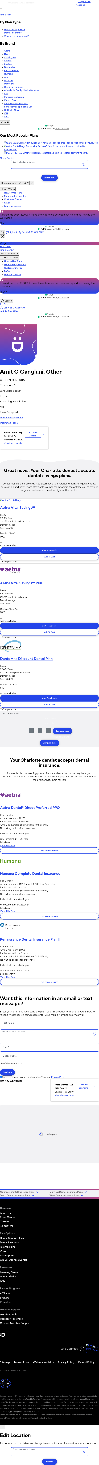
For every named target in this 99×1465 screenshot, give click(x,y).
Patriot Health (11, 70)
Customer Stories (13, 199)
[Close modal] (2, 1427)
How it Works (8, 189)
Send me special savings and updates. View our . (34, 1077)
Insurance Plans (9, 422)
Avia (6, 77)
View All (5, 122)
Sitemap (5, 1362)
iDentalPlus (10, 100)
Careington (10, 57)
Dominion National (13, 87)
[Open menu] (1, 8)
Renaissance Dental (14, 97)
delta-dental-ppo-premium (18, 106)
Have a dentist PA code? (14, 183)
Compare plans (62, 731)
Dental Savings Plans (14, 29)
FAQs (7, 202)
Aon (6, 93)
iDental (7, 60)
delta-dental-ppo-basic (16, 103)
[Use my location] (84, 164)
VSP (6, 113)
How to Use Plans (13, 192)
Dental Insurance (13, 32)
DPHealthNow (11, 110)
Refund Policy (86, 1362)
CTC (6, 116)
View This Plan (7, 845)
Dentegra (9, 83)
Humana (8, 73)
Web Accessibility (43, 1362)
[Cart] (7, 232)
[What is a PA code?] (32, 183)
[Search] (2, 232)
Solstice (8, 64)
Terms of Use (21, 1362)
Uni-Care (8, 80)
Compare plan (9, 561)
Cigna (7, 54)
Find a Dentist (7, 158)
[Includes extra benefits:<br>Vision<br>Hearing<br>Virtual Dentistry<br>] (1, 542)
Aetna (7, 50)
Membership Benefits (15, 196)
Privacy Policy (58, 1077)
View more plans (10, 713)
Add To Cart (49, 557)
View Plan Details (49, 550)
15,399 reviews (62, 128)
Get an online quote (50, 850)
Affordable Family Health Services (21, 90)
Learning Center (12, 206)
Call (49, 916)
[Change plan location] (4, 243)
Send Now (7, 1072)
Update (49, 1462)
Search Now (49, 178)
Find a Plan (5, 14)
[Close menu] (2, 236)
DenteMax (9, 67)
